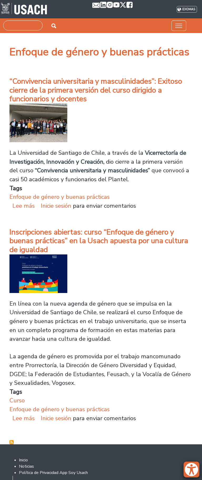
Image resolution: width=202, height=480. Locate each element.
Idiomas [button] (188, 9)
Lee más (23, 206)
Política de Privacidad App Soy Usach (53, 473)
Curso (17, 400)
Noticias (26, 466)
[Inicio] (24, 9)
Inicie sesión (56, 206)
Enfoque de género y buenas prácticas (59, 197)
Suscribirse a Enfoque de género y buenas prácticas (11, 442)
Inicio (23, 460)
